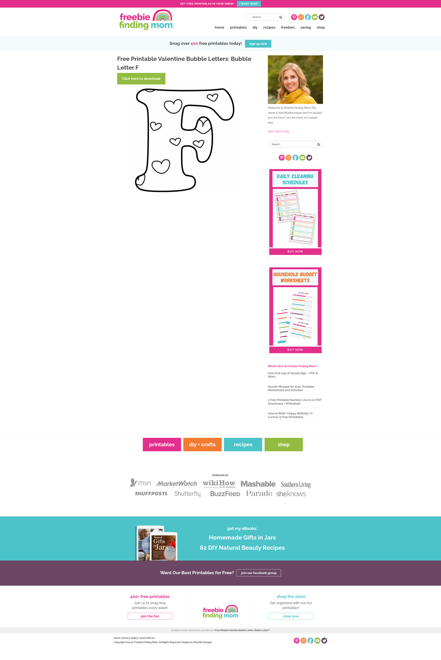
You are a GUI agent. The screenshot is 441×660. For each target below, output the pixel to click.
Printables (162, 444)
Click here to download (141, 79)
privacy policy (130, 638)
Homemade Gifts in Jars (242, 537)
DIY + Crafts (202, 444)
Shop (284, 444)
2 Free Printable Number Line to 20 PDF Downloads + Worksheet (295, 401)
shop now (291, 616)
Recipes (243, 444)
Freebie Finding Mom (146, 19)
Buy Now (295, 251)
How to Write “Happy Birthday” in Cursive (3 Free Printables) (290, 415)
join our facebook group (258, 573)
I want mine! (248, 3)
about (117, 638)
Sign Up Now (258, 44)
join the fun (150, 616)
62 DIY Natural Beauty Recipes (242, 547)
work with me (147, 638)
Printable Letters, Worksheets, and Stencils (192, 630)
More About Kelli (278, 131)
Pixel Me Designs (202, 642)
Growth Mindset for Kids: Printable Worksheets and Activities (291, 388)
